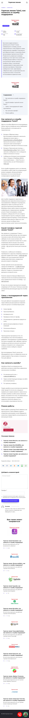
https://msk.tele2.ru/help (10, 150)
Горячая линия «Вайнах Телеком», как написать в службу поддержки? (14, 677)
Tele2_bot (6, 163)
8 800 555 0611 (23, 255)
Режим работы (9, 113)
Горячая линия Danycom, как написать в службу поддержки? (13, 654)
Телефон (4, 490)
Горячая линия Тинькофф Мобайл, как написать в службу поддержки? (14, 631)
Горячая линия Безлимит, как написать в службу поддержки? (13, 541)
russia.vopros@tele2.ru (10, 376)
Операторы (5, 25)
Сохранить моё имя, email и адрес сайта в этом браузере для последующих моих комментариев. (14, 497)
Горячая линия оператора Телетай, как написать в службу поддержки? (14, 699)
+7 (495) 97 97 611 (20, 266)
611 (7, 246)
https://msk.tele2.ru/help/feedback (13, 140)
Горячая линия (14, 2)
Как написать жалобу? (11, 110)
